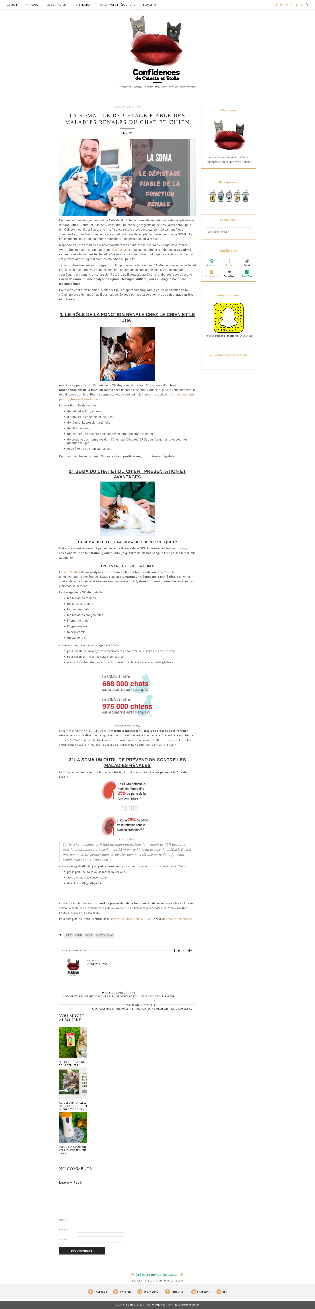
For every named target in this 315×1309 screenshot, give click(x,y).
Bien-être (229, 276)
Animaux (211, 265)
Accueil (12, 4)
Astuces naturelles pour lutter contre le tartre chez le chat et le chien (79, 1106)
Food (247, 265)
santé (88, 935)
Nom (62, 1219)
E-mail (63, 1229)
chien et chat (128, 107)
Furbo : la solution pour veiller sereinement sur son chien (78, 1150)
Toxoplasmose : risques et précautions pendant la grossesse (141, 1008)
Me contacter (56, 4)
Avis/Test (247, 276)
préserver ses (177, 394)
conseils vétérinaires (179, 919)
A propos (32, 4)
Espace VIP (150, 4)
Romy (169, 1304)
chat (69, 935)
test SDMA (70, 572)
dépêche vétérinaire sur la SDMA (131, 919)
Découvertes (211, 276)
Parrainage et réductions (117, 4)
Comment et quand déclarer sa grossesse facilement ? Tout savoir (119, 996)
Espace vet (120, 249)
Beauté (229, 265)
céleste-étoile (99, 964)
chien (78, 935)
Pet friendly (82, 4)
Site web (63, 1239)
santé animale (104, 935)
